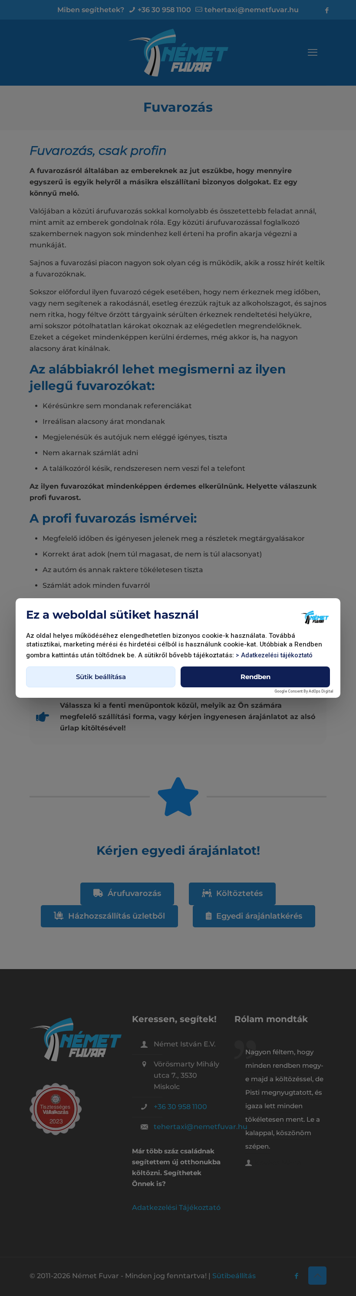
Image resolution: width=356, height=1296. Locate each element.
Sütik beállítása (101, 677)
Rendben (255, 677)
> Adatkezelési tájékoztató (274, 655)
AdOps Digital (321, 691)
